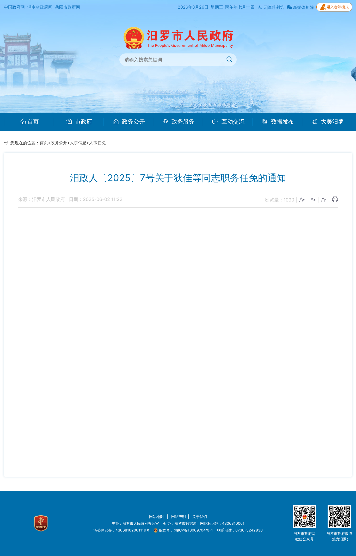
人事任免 (97, 142)
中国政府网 (14, 7)
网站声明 (178, 516)
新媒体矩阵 (303, 7)
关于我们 (199, 516)
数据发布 (281, 122)
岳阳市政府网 (67, 7)
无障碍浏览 (273, 7)
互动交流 (232, 122)
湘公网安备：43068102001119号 (122, 530)
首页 (33, 122)
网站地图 (157, 516)
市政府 (82, 122)
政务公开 (132, 122)
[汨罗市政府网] (178, 37)
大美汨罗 (331, 122)
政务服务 (182, 122)
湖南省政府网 (39, 7)
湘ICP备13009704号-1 (194, 530)
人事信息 (78, 142)
